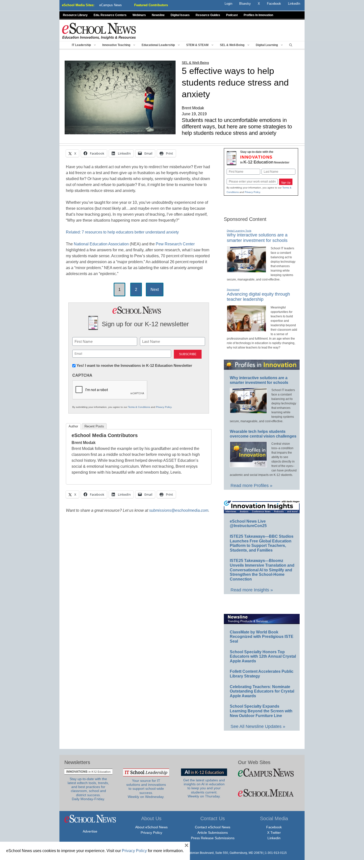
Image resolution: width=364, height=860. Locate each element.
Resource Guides (208, 15)
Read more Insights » (252, 589)
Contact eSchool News (212, 827)
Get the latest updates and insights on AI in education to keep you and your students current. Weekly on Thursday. (204, 788)
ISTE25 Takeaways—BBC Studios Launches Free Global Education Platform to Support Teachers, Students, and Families (261, 543)
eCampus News (110, 5)
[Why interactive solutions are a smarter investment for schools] (246, 270)
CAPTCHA (82, 375)
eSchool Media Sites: (78, 5)
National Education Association (101, 244)
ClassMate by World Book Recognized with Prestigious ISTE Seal (261, 636)
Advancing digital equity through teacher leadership (258, 297)
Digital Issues (180, 15)
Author (73, 426)
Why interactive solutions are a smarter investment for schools (257, 237)
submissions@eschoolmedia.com (178, 510)
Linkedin (274, 838)
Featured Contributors (151, 5)
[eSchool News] (99, 31)
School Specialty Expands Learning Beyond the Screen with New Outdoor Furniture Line (261, 711)
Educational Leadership (158, 45)
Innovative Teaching (116, 45)
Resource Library (75, 15)
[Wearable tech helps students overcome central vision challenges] (248, 465)
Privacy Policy (163, 407)
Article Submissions (212, 833)
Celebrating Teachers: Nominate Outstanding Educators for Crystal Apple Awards (262, 691)
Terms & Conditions (139, 407)
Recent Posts (94, 426)
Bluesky (245, 3)
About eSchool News (151, 827)
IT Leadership (81, 45)
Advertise (90, 831)
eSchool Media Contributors (105, 435)
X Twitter (274, 833)
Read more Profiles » (251, 485)
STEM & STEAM (197, 45)
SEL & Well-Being (232, 45)
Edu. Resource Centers (110, 15)
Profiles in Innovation (258, 15)
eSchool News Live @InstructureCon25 (248, 523)
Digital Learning (267, 45)
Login (228, 3)
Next (155, 289)
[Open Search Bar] (290, 45)
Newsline (158, 15)
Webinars (139, 15)
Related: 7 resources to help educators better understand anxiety (122, 232)
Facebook (274, 827)
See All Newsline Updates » (258, 726)
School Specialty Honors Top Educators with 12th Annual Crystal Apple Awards (263, 656)
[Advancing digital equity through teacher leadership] (246, 329)
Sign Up (285, 182)
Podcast (232, 15)
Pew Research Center (175, 244)
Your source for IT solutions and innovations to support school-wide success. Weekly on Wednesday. (146, 789)
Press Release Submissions (212, 838)
